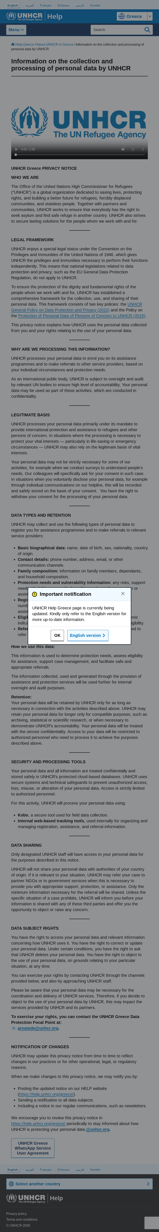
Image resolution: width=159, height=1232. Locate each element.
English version (85, 635)
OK (57, 635)
